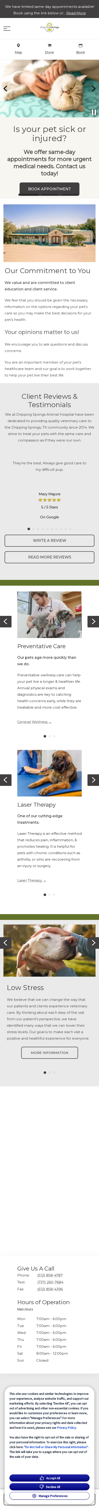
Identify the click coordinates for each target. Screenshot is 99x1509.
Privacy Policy (66, 1427)
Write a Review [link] (49, 540)
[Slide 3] (70, 194)
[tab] (26, 1310)
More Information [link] (49, 1053)
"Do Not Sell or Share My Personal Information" (56, 1447)
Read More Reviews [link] (49, 557)
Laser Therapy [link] (29, 880)
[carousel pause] (94, 112)
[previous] (6, 88)
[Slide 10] (70, 529)
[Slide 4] (43, 529)
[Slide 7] (56, 529)
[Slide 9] (66, 529)
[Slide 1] (28, 194)
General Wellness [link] (32, 722)
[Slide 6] (52, 529)
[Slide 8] (61, 529)
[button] (6, 29)
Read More (76, 13)
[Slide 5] (47, 529)
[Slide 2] (49, 195)
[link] (49, 27)
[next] (93, 88)
